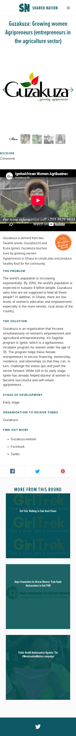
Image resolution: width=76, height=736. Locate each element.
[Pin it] (62, 471)
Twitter (15, 454)
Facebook (18, 446)
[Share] (12, 471)
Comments (7, 158)
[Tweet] (37, 471)
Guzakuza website (23, 439)
